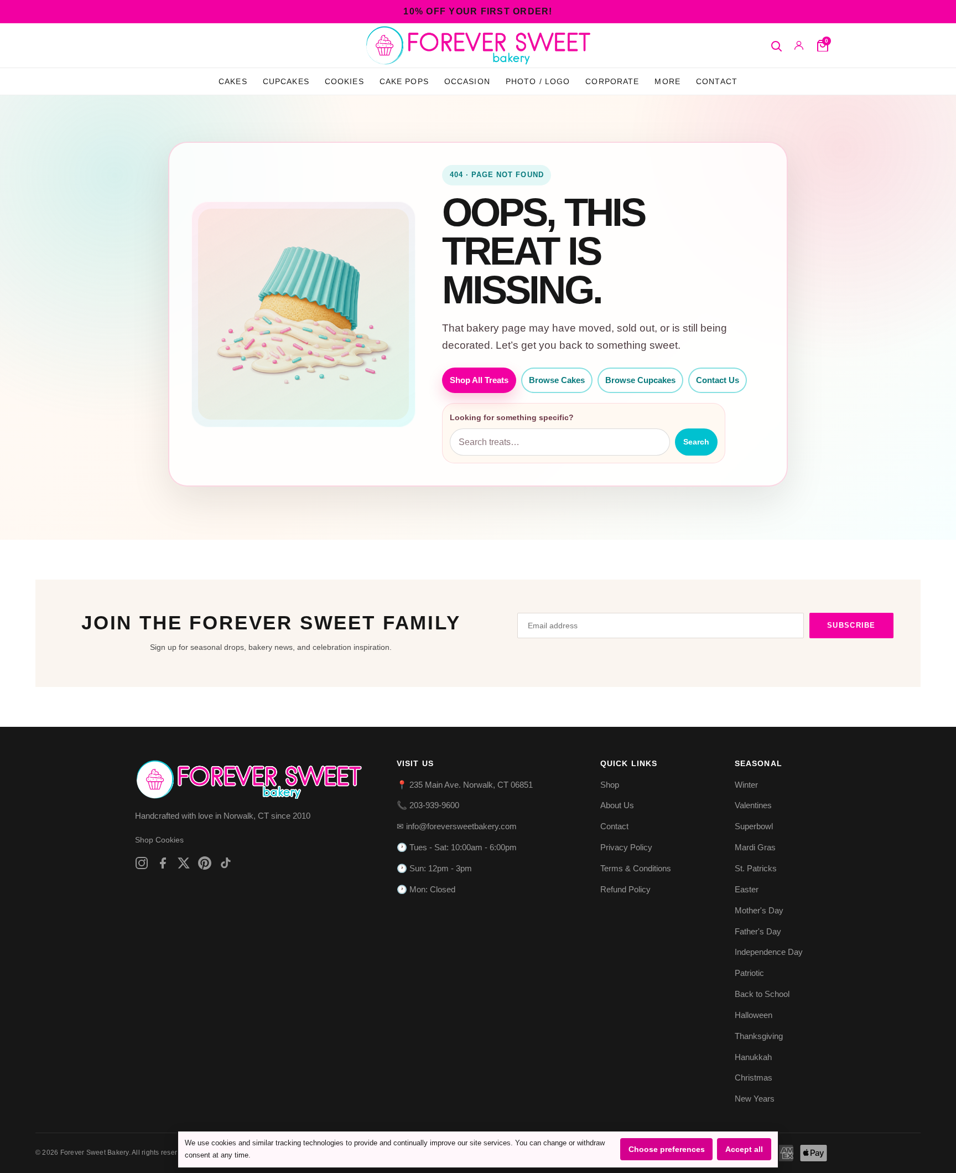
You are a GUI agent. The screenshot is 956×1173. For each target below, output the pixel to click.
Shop (609, 784)
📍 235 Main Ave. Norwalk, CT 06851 (465, 784)
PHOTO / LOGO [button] (538, 81)
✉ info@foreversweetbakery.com (457, 826)
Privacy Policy (626, 847)
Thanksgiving (759, 1036)
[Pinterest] (204, 863)
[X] (183, 863)
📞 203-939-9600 (428, 805)
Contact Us (717, 380)
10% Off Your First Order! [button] (477, 11)
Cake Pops (404, 81)
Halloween (753, 1015)
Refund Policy (625, 889)
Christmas (753, 1077)
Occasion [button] (467, 81)
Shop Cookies (159, 839)
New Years (755, 1098)
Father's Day (758, 931)
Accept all (744, 1149)
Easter (746, 889)
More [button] (667, 81)
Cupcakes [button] (286, 81)
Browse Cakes (557, 380)
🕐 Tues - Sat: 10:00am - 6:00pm (457, 847)
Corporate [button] (612, 81)
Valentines (753, 805)
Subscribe (851, 625)
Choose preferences (666, 1149)
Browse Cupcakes (640, 380)
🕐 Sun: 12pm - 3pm (434, 868)
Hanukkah (753, 1057)
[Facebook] (162, 863)
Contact (716, 81)
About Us (617, 805)
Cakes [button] (233, 81)
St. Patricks (756, 868)
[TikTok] (225, 863)
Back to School (762, 994)
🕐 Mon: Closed (426, 889)
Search (696, 441)
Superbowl (754, 826)
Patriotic (749, 973)
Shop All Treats (479, 380)
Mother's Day (759, 910)
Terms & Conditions (635, 868)
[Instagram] (141, 863)
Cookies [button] (344, 81)
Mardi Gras (755, 847)
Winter (746, 784)
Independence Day (769, 952)
